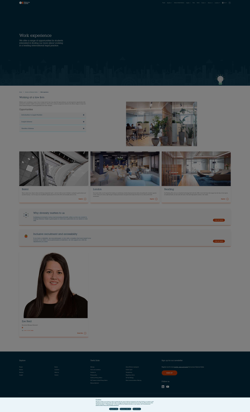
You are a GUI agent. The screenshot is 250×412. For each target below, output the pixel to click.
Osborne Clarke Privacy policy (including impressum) (107, 405)
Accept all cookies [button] (114, 409)
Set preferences (136, 409)
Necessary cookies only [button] (125, 409)
